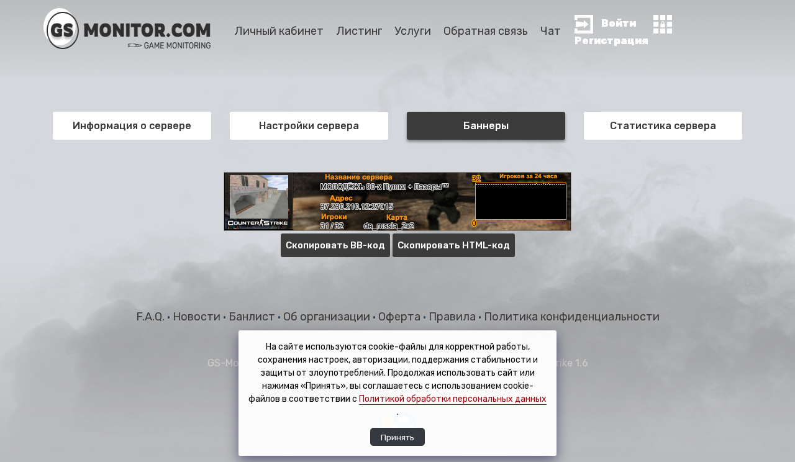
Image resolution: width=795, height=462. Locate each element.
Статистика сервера (663, 126)
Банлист (253, 317)
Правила (453, 317)
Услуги (412, 31)
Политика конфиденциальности (572, 317)
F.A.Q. (151, 317)
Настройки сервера (309, 126)
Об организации (328, 317)
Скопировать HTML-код (454, 245)
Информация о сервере (132, 126)
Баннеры (486, 126)
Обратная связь (485, 31)
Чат (550, 31)
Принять (397, 437)
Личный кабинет (279, 31)
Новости (198, 317)
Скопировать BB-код (335, 245)
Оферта (400, 317)
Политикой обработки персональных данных (453, 399)
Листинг (359, 31)
